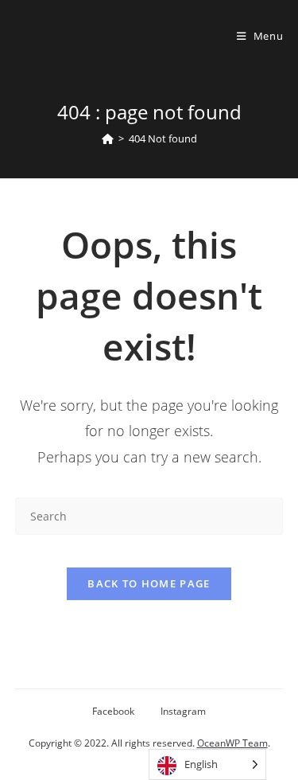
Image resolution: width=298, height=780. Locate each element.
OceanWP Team (232, 743)
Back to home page (148, 583)
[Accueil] (108, 138)
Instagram (183, 711)
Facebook (113, 711)
